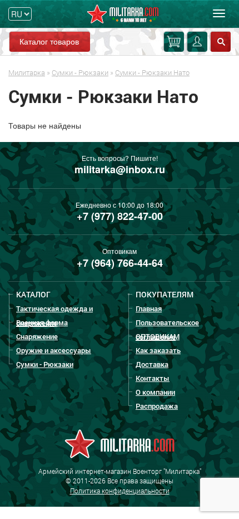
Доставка (152, 364)
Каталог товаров (49, 41)
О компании (155, 392)
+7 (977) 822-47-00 (120, 216)
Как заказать (158, 350)
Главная (149, 308)
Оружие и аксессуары (53, 350)
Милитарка (26, 72)
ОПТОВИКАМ (158, 336)
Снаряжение (37, 336)
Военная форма (42, 322)
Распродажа (157, 406)
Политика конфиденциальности (120, 490)
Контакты (153, 378)
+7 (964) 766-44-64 (120, 263)
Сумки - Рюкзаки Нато (152, 72)
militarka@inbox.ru (119, 169)
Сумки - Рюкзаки (80, 72)
